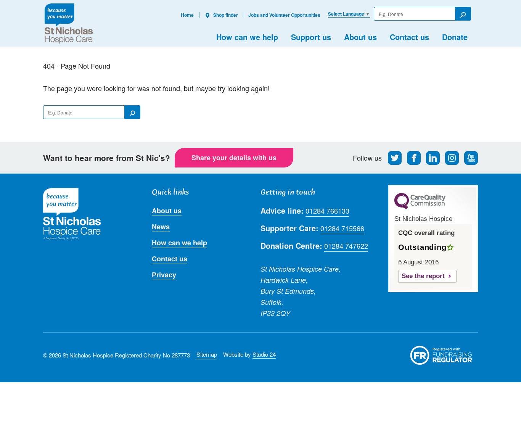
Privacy (164, 275)
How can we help (247, 36)
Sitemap (206, 354)
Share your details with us (234, 158)
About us (360, 36)
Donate (455, 36)
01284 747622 (346, 246)
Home (187, 14)
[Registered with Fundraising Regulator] (441, 355)
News (161, 227)
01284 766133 (327, 211)
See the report (423, 276)
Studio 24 (264, 354)
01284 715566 (342, 228)
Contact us (409, 36)
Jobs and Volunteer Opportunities (284, 14)
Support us (311, 36)
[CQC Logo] (419, 207)
